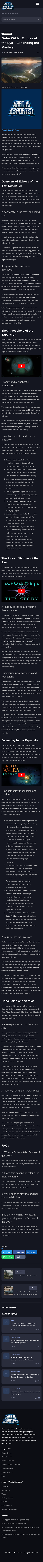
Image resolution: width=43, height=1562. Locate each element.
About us (5, 1486)
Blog (3, 1476)
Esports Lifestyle (7, 1468)
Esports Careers (7, 1472)
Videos (13, 1320)
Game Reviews (12, 13)
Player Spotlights (8, 1461)
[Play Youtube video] (22, 366)
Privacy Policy (7, 1505)
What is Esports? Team (10, 130)
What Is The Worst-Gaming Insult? (14, 1523)
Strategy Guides (16, 1337)
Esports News (15, 1354)
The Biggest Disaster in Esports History (15, 1520)
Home (4, 13)
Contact (4, 1502)
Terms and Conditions (9, 1509)
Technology (6, 1490)
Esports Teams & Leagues (11, 1464)
